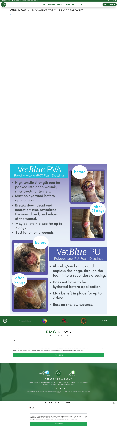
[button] (114, 403)
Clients (60, 4)
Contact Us (77, 4)
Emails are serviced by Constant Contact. (74, 350)
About (43, 4)
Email (14, 340)
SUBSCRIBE (58, 355)
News (68, 4)
